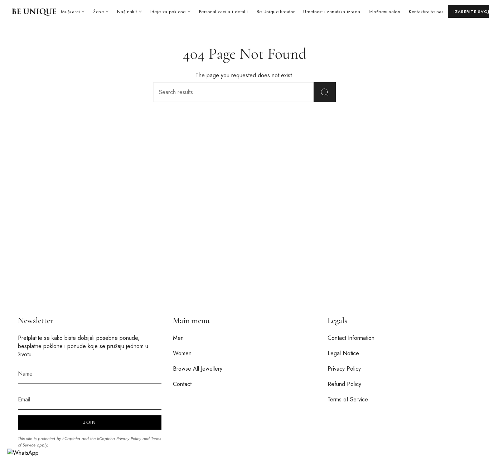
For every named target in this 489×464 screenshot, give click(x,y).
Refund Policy (344, 384)
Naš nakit (127, 11)
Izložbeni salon (384, 11)
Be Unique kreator (276, 11)
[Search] (325, 92)
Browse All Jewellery (197, 369)
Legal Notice (343, 353)
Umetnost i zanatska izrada (331, 11)
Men (178, 338)
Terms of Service (348, 399)
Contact (182, 384)
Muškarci (70, 11)
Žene (98, 11)
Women (182, 353)
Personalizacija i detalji (223, 11)
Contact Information (351, 338)
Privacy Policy (128, 438)
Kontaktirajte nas (426, 11)
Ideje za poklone (168, 11)
